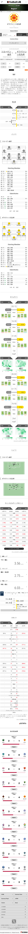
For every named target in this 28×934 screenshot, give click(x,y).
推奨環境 (6, 925)
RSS (26, 69)
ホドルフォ (10, 179)
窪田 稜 (9, 202)
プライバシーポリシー (13, 925)
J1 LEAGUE (3, 906)
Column (3, 902)
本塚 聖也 (10, 180)
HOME (1, 11)
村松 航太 (10, 253)
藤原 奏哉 (10, 255)
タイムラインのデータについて (20, 440)
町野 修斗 (10, 266)
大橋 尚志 (10, 182)
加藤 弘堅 (10, 259)
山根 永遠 (10, 206)
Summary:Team (18, 894)
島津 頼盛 (10, 204)
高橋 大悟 (10, 257)
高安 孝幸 (10, 198)
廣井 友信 (10, 177)
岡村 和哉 (10, 251)
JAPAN (16, 898)
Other (2, 917)
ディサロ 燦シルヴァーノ (13, 264)
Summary (3, 914)
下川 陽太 (10, 186)
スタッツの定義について (22, 719)
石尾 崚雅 (10, 175)
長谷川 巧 (10, 173)
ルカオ (9, 188)
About (16, 902)
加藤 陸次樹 (10, 190)
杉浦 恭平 (10, 208)
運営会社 (19, 925)
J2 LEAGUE (3, 909)
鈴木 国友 (10, 284)
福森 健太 (10, 249)
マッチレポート (14, 43)
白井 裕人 (10, 171)
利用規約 (3, 925)
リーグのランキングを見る (14, 548)
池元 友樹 (10, 282)
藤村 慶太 (10, 184)
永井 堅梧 (10, 247)
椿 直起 (9, 262)
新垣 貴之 (10, 278)
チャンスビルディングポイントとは (19, 551)
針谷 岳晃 (10, 280)
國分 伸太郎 (10, 261)
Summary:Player (5, 898)
